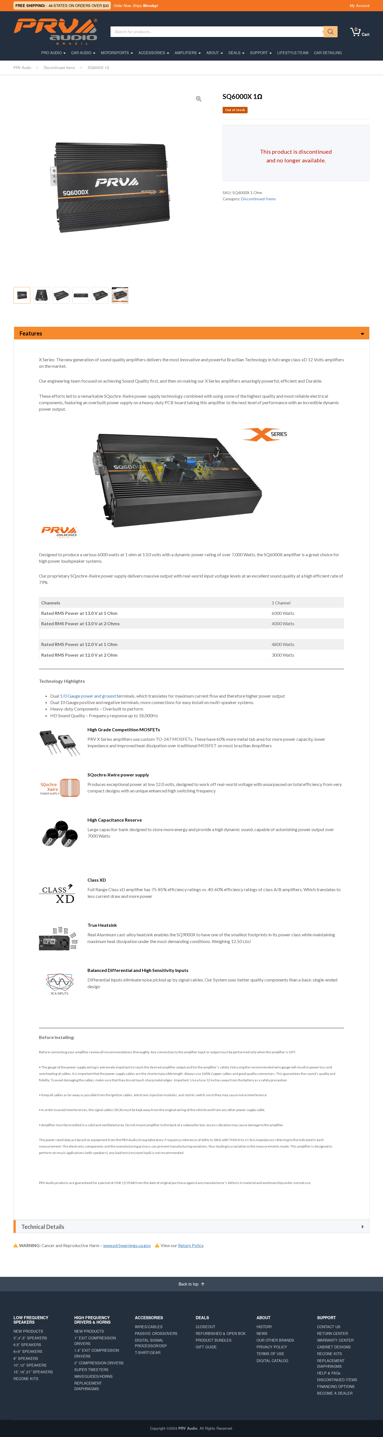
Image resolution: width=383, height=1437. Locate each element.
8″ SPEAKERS (25, 1358)
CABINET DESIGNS (334, 1346)
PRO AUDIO (51, 52)
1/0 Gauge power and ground (88, 695)
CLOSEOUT (205, 1326)
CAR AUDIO (81, 52)
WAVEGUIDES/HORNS (93, 1376)
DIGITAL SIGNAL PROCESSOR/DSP (151, 1342)
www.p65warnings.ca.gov (127, 1245)
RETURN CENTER (332, 1333)
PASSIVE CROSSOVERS (156, 1333)
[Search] (331, 31)
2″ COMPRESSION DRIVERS (99, 1362)
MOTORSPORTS (115, 52)
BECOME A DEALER (334, 1393)
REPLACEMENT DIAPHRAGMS (88, 1385)
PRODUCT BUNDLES (214, 1340)
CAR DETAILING (328, 52)
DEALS (235, 52)
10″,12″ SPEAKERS (30, 1365)
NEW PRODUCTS (28, 1331)
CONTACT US (328, 1326)
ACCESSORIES (152, 52)
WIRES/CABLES (149, 1326)
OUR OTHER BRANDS (275, 1340)
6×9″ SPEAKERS (27, 1351)
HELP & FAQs (329, 1373)
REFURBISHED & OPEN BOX (221, 1333)
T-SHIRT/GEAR (147, 1352)
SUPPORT (259, 52)
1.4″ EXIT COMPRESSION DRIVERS (96, 1353)
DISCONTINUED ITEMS (337, 1379)
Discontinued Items (258, 198)
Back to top (189, 1284)
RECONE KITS (25, 1378)
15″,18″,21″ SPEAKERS (33, 1371)
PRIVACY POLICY (272, 1346)
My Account (360, 5)
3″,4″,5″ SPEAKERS (30, 1338)
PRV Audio (187, 1428)
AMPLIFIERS (186, 52)
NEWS (262, 1333)
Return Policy (190, 1245)
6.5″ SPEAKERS (27, 1344)
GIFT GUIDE (206, 1346)
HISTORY (264, 1326)
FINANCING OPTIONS (336, 1386)
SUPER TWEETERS (91, 1369)
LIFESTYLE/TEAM (292, 52)
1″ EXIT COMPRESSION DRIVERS (95, 1340)
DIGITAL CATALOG (272, 1360)
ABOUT (212, 52)
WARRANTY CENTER (335, 1340)
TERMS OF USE (270, 1353)
